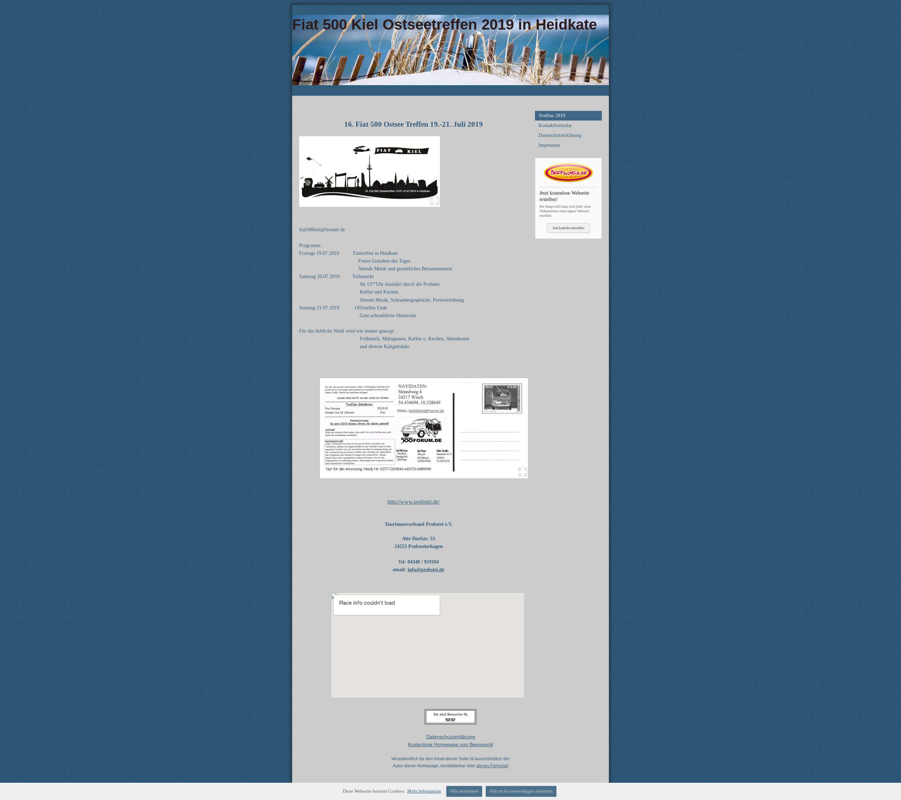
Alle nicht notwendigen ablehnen (521, 791)
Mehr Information (424, 791)
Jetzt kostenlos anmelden (568, 228)
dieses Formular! (493, 765)
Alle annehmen (464, 791)
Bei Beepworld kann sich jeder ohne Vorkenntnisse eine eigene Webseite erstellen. (565, 203)
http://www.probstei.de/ (414, 502)
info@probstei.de (426, 569)
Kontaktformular (555, 125)
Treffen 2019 (551, 115)
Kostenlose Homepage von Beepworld (450, 744)
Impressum (549, 145)
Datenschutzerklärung (559, 135)
